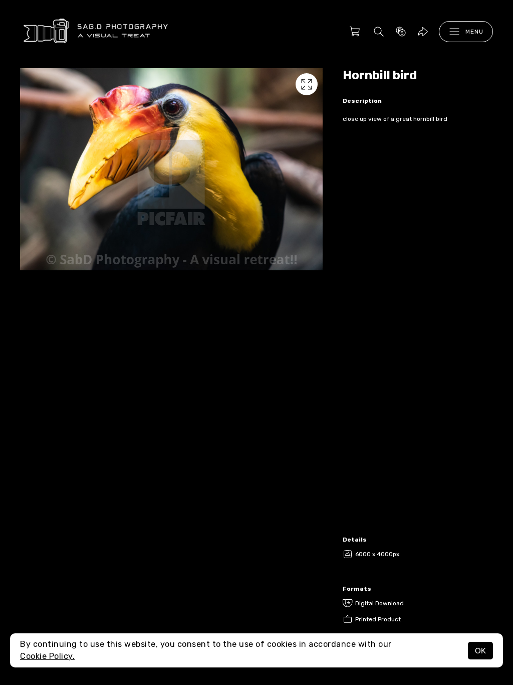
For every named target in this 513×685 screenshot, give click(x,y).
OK (480, 650)
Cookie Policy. (47, 656)
